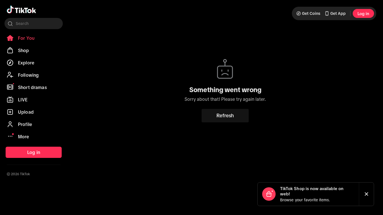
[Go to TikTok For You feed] (21, 9)
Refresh (225, 115)
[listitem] (33, 38)
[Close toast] (366, 194)
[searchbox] (33, 23)
